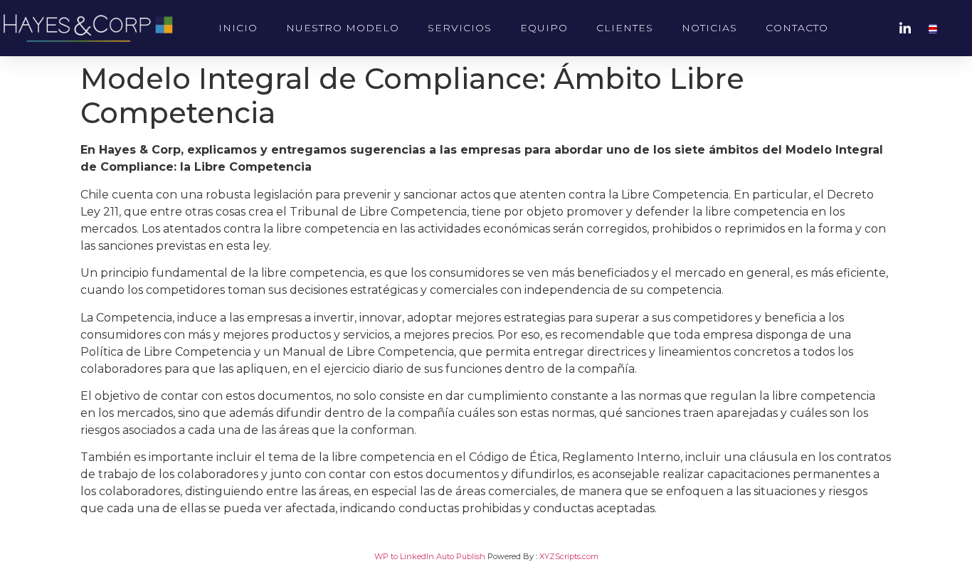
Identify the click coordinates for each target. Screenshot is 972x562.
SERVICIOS (460, 27)
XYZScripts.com (568, 556)
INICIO (238, 27)
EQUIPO (544, 27)
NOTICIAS (709, 27)
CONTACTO (797, 27)
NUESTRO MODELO (342, 27)
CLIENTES (624, 27)
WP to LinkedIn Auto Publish (429, 556)
